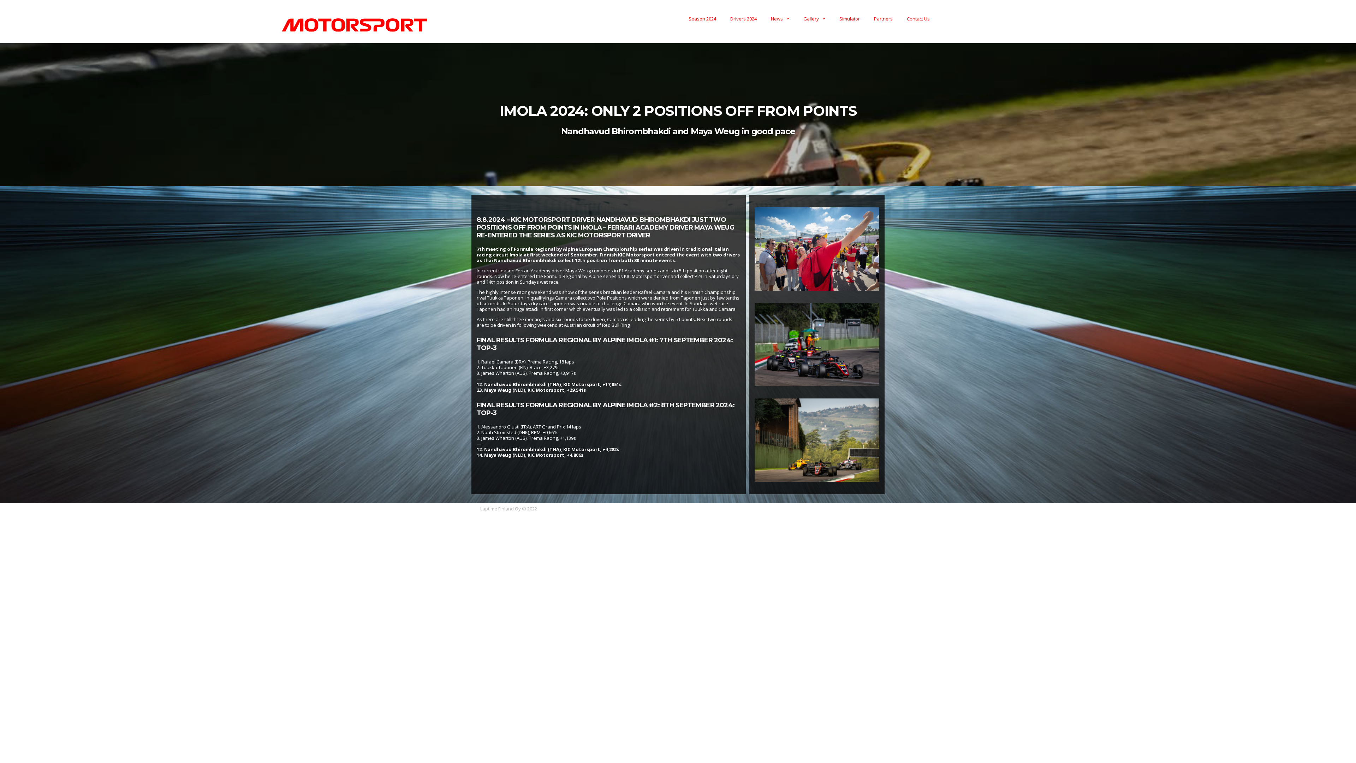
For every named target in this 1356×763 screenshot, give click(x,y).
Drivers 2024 (743, 19)
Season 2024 (702, 19)
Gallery (811, 19)
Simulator (849, 19)
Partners (883, 19)
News (777, 19)
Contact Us (918, 19)
